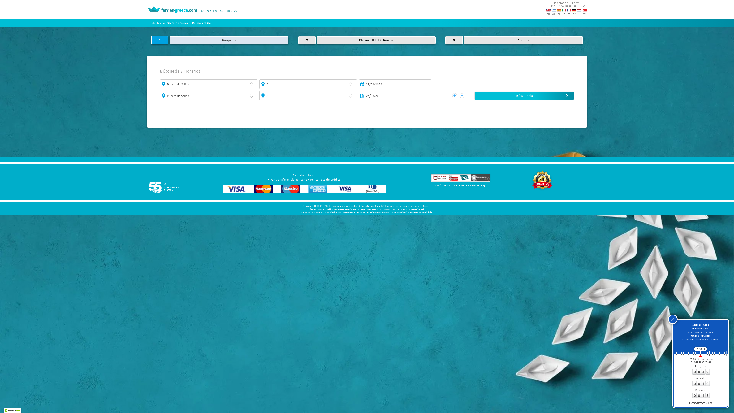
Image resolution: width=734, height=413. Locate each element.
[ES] (558, 10)
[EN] (548, 10)
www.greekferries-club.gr (345, 205)
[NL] (579, 10)
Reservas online (201, 23)
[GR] (553, 10)
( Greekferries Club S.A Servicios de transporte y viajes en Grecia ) (395, 205)
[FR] (569, 10)
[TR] (584, 10)
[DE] (574, 10)
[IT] (564, 10)
